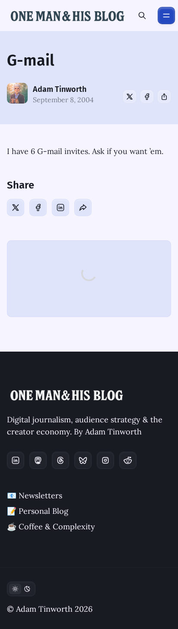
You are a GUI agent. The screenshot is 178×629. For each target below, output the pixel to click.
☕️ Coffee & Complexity (51, 527)
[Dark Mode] (21, 589)
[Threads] (60, 460)
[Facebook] (147, 97)
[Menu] (166, 15)
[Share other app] (164, 97)
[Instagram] (105, 460)
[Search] (142, 15)
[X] (130, 97)
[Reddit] (128, 460)
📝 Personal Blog (37, 511)
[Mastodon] (38, 460)
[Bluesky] (83, 460)
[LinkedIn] (60, 207)
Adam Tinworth (59, 89)
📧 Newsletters (34, 495)
